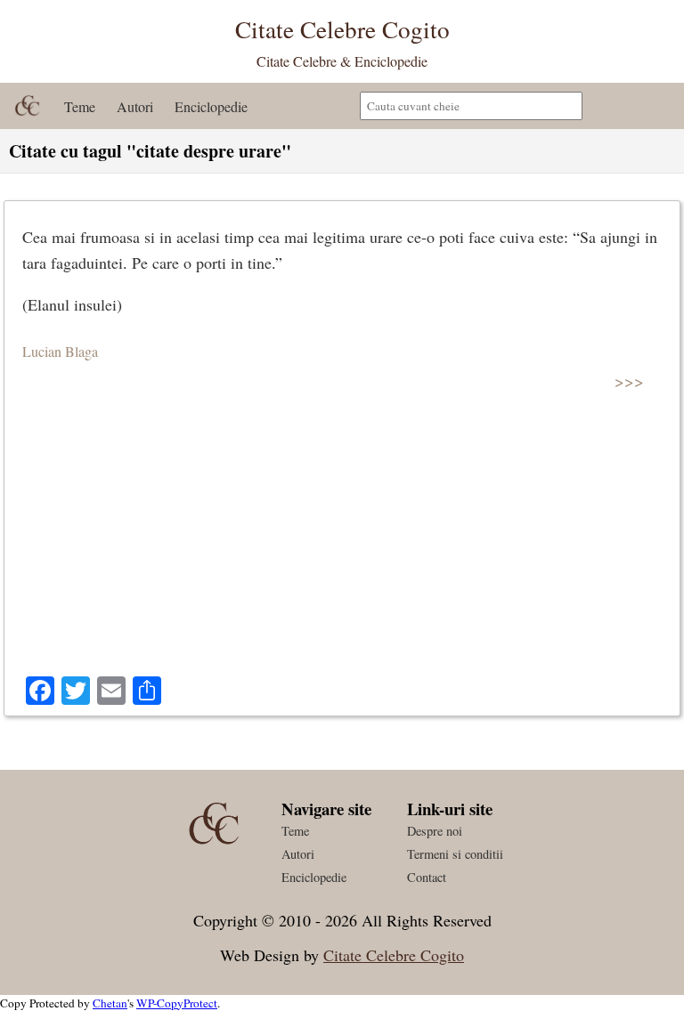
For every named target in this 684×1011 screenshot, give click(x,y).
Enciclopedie (211, 106)
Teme (79, 106)
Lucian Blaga (60, 351)
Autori (135, 106)
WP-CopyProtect (176, 1003)
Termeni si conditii (455, 853)
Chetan (110, 1003)
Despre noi (434, 830)
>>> (629, 380)
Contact (426, 877)
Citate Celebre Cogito (393, 955)
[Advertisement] (342, 542)
